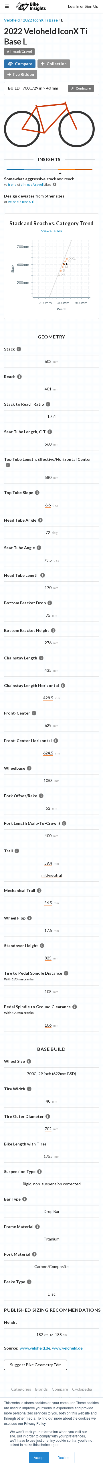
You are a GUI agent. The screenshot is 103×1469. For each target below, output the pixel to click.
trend (12, 184)
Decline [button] (64, 1457)
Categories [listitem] (21, 1389)
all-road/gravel (32, 184)
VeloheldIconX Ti (21, 202)
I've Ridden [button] (23, 74)
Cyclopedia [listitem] (82, 1389)
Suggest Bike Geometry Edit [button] (35, 1364)
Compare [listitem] (60, 1389)
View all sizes (51, 231)
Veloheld (12, 20)
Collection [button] (57, 63)
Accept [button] (39, 1457)
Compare (23, 63)
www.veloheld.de (35, 1348)
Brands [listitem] (41, 1389)
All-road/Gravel (19, 51)
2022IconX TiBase (40, 20)
